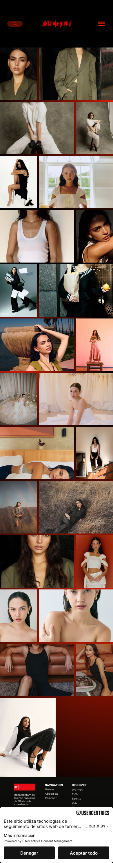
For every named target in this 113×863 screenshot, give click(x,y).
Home (49, 789)
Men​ (75, 793)
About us (52, 793)
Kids (74, 803)
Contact (51, 798)
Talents (76, 798)
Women (77, 789)
